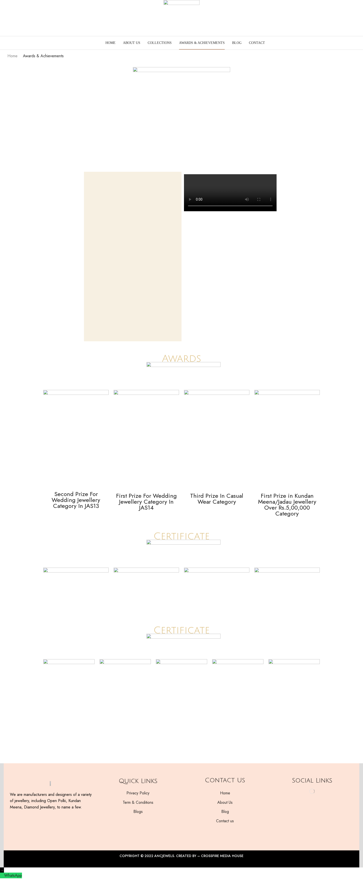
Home (110, 43)
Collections (160, 43)
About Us (131, 43)
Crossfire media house (222, 855)
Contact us (225, 821)
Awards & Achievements (202, 43)
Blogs (138, 811)
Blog (237, 43)
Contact (257, 43)
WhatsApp (13, 875)
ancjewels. (164, 855)
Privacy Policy (137, 793)
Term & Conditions (138, 802)
